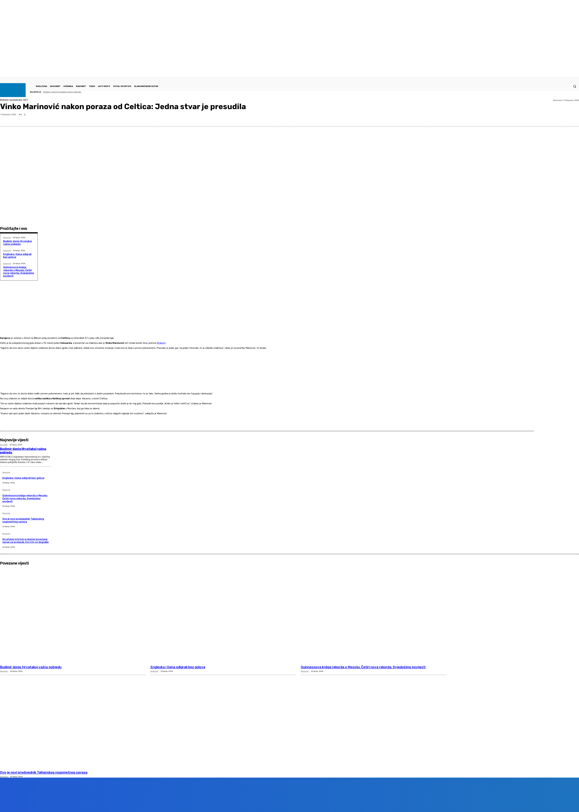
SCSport (161, 343)
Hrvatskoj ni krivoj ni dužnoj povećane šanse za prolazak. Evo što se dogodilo (25, 541)
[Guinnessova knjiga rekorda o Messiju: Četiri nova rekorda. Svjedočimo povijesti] (374, 615)
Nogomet (4, 100)
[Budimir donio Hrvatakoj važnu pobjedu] (73, 615)
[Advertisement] (250, 315)
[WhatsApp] (563, 119)
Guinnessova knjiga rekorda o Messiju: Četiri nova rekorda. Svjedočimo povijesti (18, 271)
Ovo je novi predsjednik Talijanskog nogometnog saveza (23, 520)
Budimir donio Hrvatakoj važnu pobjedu (62, 92)
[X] (552, 119)
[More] (574, 119)
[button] (574, 86)
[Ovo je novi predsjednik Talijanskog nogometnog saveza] (73, 720)
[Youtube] (55, 805)
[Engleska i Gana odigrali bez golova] (223, 615)
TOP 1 (25, 100)
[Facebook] (541, 119)
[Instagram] (38, 805)
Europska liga (15, 100)
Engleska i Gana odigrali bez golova (23, 478)
